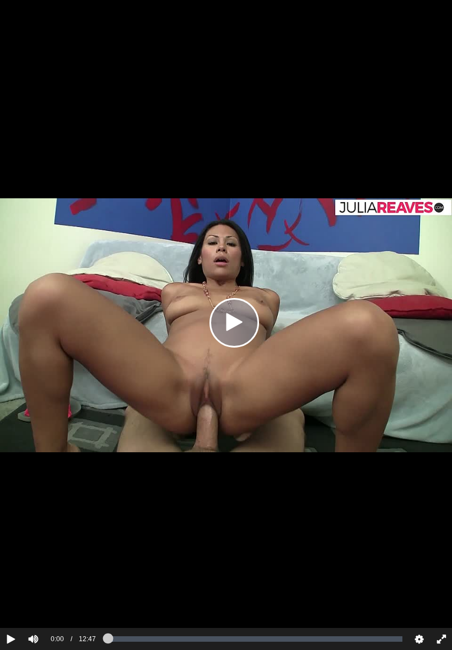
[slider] (52, 605)
